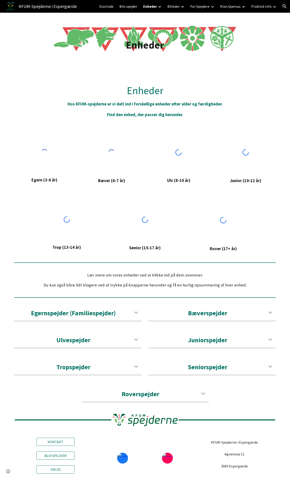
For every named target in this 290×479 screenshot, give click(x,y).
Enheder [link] (150, 6)
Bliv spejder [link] (128, 6)
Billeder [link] (173, 6)
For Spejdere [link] (200, 6)
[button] (284, 6)
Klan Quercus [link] (230, 6)
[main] (145, 45)
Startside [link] (106, 6)
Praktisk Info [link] (261, 6)
